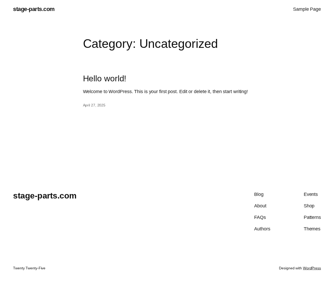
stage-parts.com (34, 9)
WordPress (312, 268)
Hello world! (105, 78)
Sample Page (307, 9)
